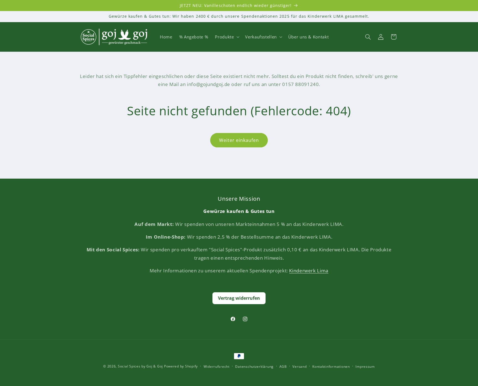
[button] (227, 37)
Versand (299, 366)
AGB (283, 366)
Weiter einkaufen (239, 140)
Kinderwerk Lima (308, 270)
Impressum (365, 366)
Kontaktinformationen (331, 366)
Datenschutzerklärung (254, 366)
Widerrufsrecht (217, 366)
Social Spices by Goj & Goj (140, 366)
